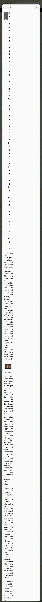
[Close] (36, 7)
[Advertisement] (25, 49)
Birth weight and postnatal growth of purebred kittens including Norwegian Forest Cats (9, 131)
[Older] (10, 7)
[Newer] (6, 7)
